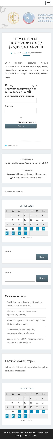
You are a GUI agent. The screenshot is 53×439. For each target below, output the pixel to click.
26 (38, 229)
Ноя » (29, 237)
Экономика (13, 145)
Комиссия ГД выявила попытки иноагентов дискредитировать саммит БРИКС (26, 174)
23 (19, 229)
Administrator (35, 53)
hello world (10, 367)
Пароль (9, 106)
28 (7, 233)
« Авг (23, 237)
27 (44, 229)
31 (25, 233)
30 (19, 233)
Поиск (8, 251)
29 (13, 233)
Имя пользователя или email (19, 96)
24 (25, 229)
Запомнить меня (27, 122)
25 (31, 229)
